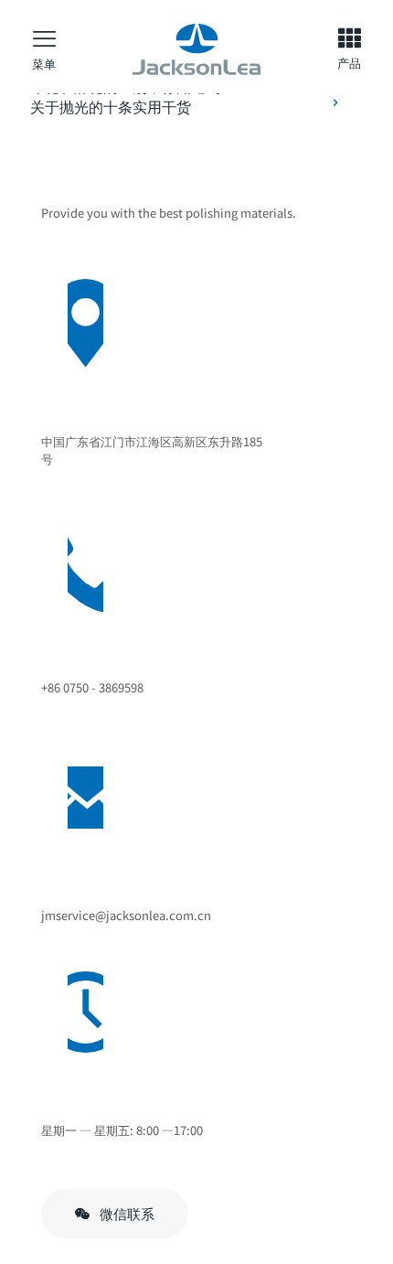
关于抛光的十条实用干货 (110, 106)
